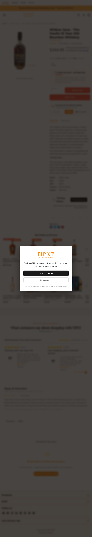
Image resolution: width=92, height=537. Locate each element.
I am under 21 (46, 280)
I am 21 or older (46, 273)
